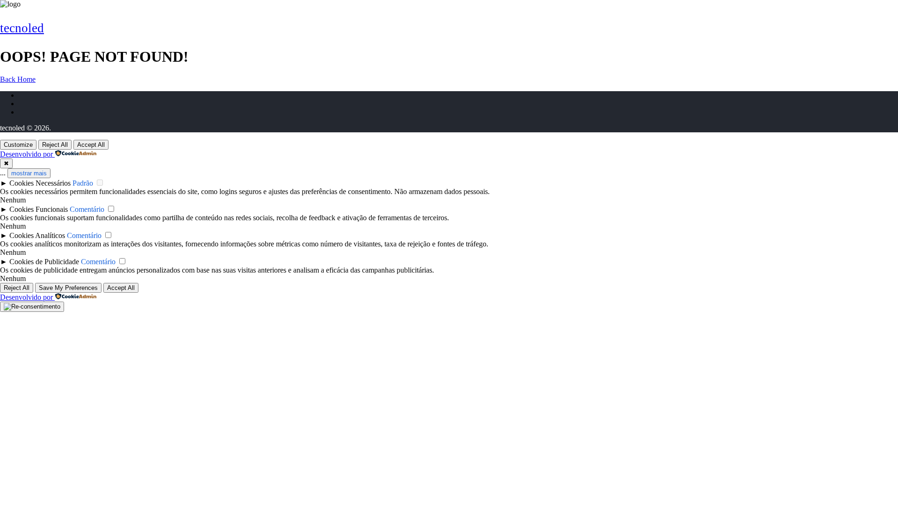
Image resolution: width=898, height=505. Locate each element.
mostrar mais (29, 173)
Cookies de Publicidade (44, 262)
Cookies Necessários (40, 183)
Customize (18, 144)
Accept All (91, 144)
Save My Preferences (68, 287)
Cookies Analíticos (37, 235)
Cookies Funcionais (38, 209)
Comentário (87, 209)
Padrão (82, 183)
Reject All (55, 144)
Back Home (18, 79)
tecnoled (22, 28)
